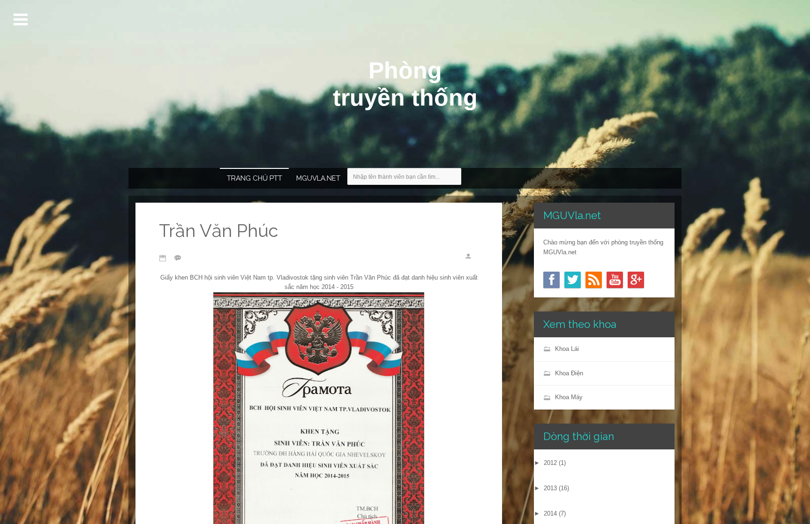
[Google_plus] (636, 280)
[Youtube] (615, 280)
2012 (550, 462)
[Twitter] (572, 280)
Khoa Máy (569, 397)
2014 (550, 513)
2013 (550, 488)
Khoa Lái (567, 348)
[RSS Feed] (593, 280)
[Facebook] (551, 280)
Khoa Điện (569, 373)
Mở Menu (21, 19)
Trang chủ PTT (254, 178)
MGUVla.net (318, 178)
